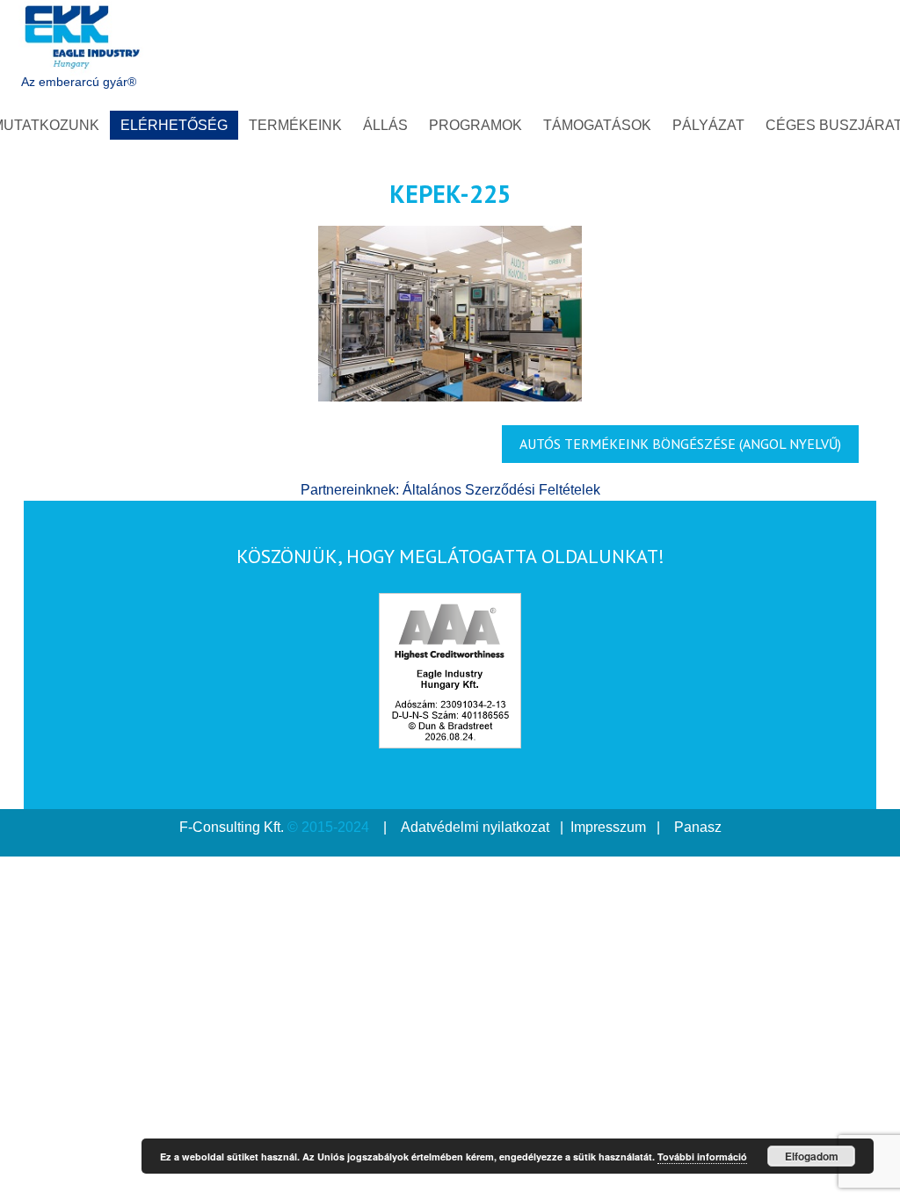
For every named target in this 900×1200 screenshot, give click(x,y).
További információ (702, 1156)
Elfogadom (811, 1156)
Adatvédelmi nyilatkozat (475, 827)
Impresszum (608, 827)
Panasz (698, 827)
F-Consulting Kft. (231, 827)
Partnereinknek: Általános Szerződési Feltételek (450, 489)
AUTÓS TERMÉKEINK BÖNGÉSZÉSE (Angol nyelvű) (680, 443)
